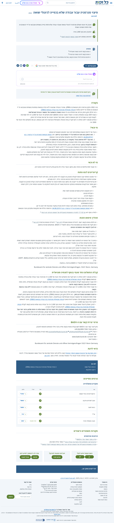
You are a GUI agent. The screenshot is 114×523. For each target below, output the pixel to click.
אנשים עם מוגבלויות (77, 491)
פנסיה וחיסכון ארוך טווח (76, 489)
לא (80, 457)
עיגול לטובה (25, 457)
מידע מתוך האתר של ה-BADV (86, 439)
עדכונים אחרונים (103, 493)
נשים (80, 493)
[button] (111, 3)
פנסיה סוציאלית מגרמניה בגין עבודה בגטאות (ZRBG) (58, 110)
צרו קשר (29, 487)
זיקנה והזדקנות (90, 370)
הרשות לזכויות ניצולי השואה (87, 394)
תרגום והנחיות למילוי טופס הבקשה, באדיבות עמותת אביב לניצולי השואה (69, 57)
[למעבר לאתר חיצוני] (40, 394)
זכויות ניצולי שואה (90, 367)
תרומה (35, 457)
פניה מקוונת (33, 421)
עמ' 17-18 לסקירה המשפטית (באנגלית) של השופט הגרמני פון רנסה (64, 212)
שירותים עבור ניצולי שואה (83, 96)
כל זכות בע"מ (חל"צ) (50, 510)
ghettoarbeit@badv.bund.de (79, 332)
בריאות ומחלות (78, 500)
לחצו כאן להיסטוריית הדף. (67, 478)
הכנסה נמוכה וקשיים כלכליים (74, 497)
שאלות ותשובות (103, 487)
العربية (17, 3)
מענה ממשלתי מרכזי (89, 421)
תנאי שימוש (22, 84)
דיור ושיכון (79, 495)
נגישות (105, 489)
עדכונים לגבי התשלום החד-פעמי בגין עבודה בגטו (80, 442)
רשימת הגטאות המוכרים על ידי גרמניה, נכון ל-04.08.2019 (71, 208)
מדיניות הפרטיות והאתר (101, 491)
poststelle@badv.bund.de (58, 332)
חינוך (80, 502)
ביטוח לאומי (91, 407)
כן (89, 457)
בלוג (30, 485)
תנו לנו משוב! (103, 495)
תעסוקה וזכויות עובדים (76, 487)
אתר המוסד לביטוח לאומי (69, 37)
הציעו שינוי (57, 457)
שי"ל (93, 414)
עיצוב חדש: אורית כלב (51, 490)
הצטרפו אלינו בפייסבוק (25, 489)
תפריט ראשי (79, 485)
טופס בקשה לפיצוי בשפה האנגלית (79, 51)
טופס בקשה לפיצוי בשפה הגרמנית (79, 54)
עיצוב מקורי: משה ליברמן (50, 488)
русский (8, 3)
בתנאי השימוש (57, 514)
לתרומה (105, 497)
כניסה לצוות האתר (102, 500)
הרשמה (11, 497)
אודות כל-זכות (103, 485)
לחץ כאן (59, 222)
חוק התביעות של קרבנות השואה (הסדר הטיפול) (80, 353)
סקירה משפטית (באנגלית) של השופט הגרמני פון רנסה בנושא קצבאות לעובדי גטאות (69, 444)
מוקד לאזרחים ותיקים (89, 401)
